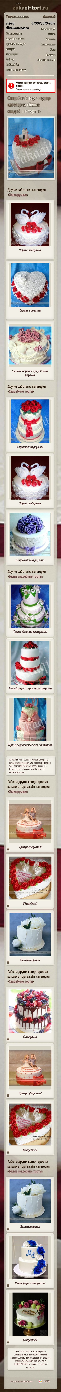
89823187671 (25, 765)
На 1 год (10, 59)
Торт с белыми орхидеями (30, 632)
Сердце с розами (30, 310)
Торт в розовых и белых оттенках (30, 745)
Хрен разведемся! (30, 847)
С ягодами (30, 1037)
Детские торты (14, 33)
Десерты (10, 49)
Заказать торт (48, 29)
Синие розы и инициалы (30, 1283)
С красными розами (30, 447)
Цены (52, 49)
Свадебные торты (15, 38)
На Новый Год (12, 64)
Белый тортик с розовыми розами (30, 373)
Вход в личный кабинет (22, 1381)
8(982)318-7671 (21, 1363)
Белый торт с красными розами (30, 688)
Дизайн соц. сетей (46, 60)
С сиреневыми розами (30, 560)
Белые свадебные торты (25, 576)
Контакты (50, 39)
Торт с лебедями (30, 250)
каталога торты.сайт (19, 762)
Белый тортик (30, 960)
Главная (51, 34)
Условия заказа (48, 44)
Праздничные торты (16, 44)
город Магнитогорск (17, 25)
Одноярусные (18, 194)
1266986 (46, 1381)
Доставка (50, 54)
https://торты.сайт (24, 1360)
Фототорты (12, 54)
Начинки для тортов (16, 69)
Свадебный (30, 903)
